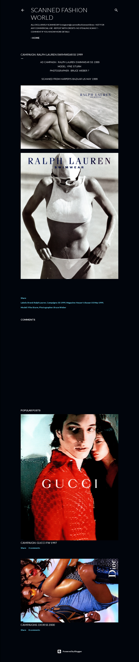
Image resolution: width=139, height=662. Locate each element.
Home (35, 37)
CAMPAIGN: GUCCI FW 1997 (39, 542)
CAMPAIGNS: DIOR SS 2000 (38, 624)
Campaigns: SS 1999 (56, 302)
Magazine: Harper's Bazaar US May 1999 (84, 302)
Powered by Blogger (72, 651)
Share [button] (23, 298)
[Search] (116, 9)
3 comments (34, 548)
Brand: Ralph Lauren (36, 302)
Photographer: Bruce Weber (52, 307)
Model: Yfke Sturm (29, 307)
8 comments (34, 630)
